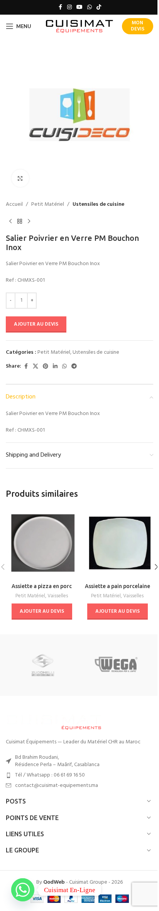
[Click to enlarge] (20, 178)
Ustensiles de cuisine (98, 204)
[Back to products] (19, 221)
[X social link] (35, 366)
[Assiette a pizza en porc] (42, 543)
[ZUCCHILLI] (43, 665)
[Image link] (54, 721)
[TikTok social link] (98, 7)
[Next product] (29, 221)
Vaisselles (57, 596)
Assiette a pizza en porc (42, 586)
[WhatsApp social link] (89, 7)
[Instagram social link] (69, 7)
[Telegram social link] (74, 366)
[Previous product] (10, 221)
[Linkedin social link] (55, 366)
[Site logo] (79, 26)
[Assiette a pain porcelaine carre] (117, 543)
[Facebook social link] (60, 7)
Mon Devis (137, 26)
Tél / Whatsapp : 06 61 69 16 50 (50, 775)
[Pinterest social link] (46, 366)
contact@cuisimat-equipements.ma (56, 785)
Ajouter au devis (36, 324)
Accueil (14, 204)
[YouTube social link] (79, 7)
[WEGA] (116, 665)
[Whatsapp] (22, 889)
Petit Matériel (47, 204)
